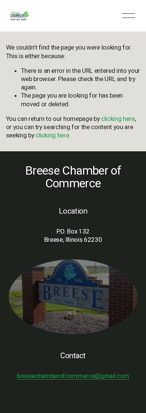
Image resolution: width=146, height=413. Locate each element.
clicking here (118, 118)
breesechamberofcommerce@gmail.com (73, 376)
